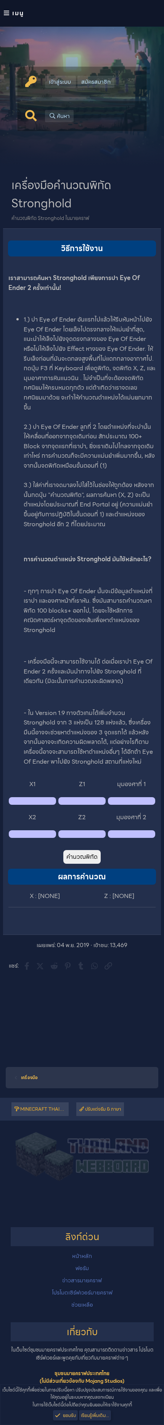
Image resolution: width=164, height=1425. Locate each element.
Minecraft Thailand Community (44, 1109)
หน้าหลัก (82, 1256)
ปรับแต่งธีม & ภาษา (102, 1109)
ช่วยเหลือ (82, 1304)
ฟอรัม (82, 1268)
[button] (82, 13)
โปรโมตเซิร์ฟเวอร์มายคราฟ (82, 1292)
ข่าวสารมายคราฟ (82, 1280)
